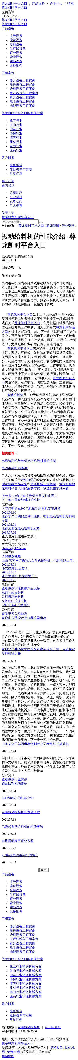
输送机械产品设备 (14, 484)
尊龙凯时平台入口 (14, 3)
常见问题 (16, 1019)
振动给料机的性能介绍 (18, 798)
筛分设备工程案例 (22, 943)
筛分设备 (16, 898)
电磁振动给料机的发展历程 (21, 812)
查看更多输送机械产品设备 (21, 588)
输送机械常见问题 (56, 488)
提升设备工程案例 (22, 926)
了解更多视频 (11, 556)
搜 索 (44, 869)
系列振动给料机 (13, 596)
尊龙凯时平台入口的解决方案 (22, 113)
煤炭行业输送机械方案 (26, 983)
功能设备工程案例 (22, 951)
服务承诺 (16, 1011)
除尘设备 (16, 903)
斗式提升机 (53, 1027)
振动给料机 (15, 395)
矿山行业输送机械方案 (26, 971)
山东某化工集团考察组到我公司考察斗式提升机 (35, 744)
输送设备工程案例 (22, 930)
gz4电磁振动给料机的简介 (20, 855)
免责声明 (13, 1052)
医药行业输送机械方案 (26, 996)
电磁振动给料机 (29, 1027)
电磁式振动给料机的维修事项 (22, 826)
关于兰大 (56, 3)
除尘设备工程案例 (22, 947)
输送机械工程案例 (43, 484)
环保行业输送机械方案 (26, 979)
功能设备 (16, 907)
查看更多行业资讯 (14, 779)
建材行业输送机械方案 (26, 987)
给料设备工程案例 (22, 934)
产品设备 (38, 3)
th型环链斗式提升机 (16, 605)
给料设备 (16, 890)
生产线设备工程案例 (24, 939)
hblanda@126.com (14, 548)
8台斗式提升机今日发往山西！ (30, 495)
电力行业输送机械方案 (26, 992)
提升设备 (16, 881)
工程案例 (8, 73)
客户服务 (8, 157)
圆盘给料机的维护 (21, 500)
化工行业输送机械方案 (26, 966)
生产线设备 (18, 894)
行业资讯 (68, 225)
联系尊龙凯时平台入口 (18, 217)
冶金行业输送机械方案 (26, 975)
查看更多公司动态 (14, 613)
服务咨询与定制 (21, 1015)
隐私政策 (56, 1047)
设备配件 (16, 911)
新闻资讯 (8, 185)
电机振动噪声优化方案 (18, 841)
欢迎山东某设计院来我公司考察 (24, 618)
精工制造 (8, 181)
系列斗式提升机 (13, 592)
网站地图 (8, 1056)
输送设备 (16, 886)
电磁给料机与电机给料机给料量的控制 (29, 460)
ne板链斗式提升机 (14, 601)
